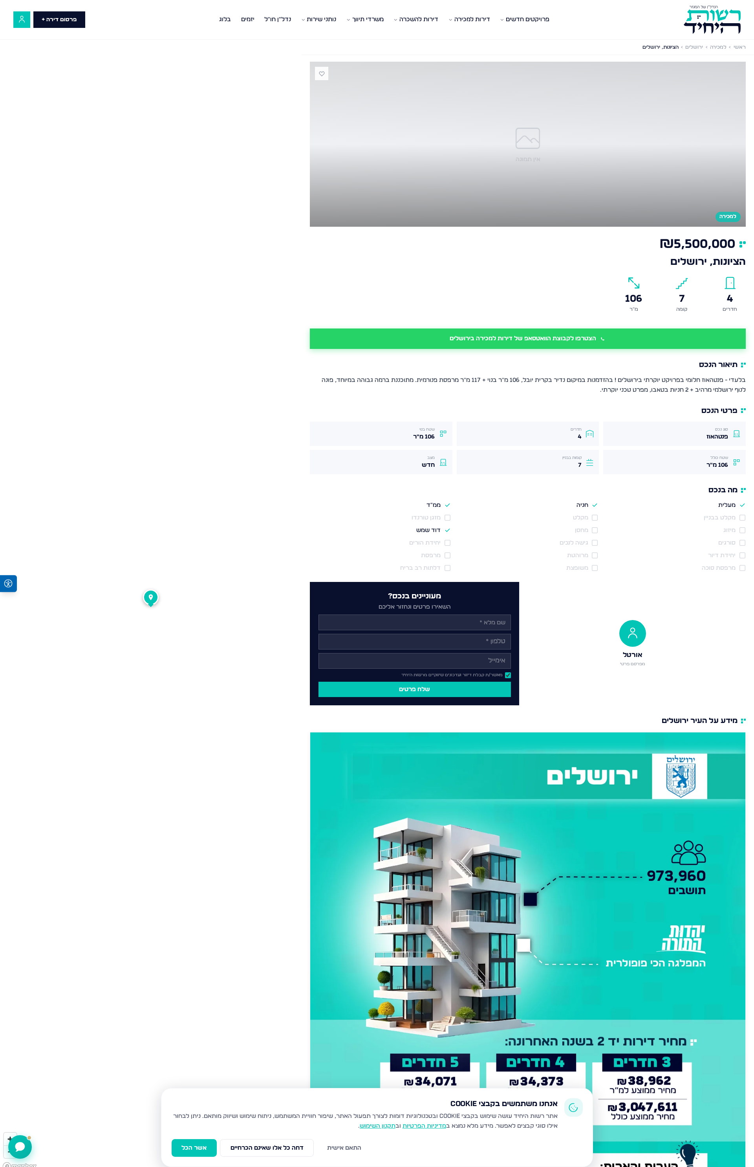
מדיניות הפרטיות (424, 1126)
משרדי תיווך (368, 19)
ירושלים (694, 47)
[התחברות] (21, 19)
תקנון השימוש (377, 1126)
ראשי (740, 47)
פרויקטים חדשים (527, 19)
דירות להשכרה (418, 19)
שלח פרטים (414, 689)
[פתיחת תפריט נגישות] (8, 583)
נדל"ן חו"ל (277, 19)
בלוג (225, 19)
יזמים (247, 19)
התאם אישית (344, 1148)
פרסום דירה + (59, 19)
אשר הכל (194, 1148)
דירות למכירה (472, 19)
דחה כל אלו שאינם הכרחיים (267, 1148)
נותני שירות (321, 19)
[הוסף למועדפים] (321, 73)
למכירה (718, 47)
